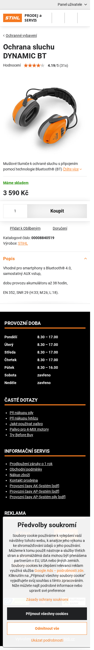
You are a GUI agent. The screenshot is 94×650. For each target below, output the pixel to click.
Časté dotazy (21, 400)
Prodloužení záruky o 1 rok (31, 464)
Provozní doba (22, 323)
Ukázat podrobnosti (47, 640)
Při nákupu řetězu (24, 418)
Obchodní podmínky (26, 469)
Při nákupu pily (21, 413)
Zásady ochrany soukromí (47, 599)
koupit (57, 211)
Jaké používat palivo (26, 424)
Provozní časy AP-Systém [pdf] (34, 491)
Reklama (15, 513)
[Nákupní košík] (71, 18)
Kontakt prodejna (24, 480)
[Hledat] (58, 18)
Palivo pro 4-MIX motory (29, 429)
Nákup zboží (20, 475)
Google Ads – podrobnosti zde (58, 570)
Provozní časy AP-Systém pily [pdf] (38, 497)
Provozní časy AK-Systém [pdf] (34, 486)
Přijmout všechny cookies (47, 614)
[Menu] (84, 18)
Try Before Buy (21, 435)
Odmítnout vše (47, 628)
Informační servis (27, 451)
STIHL (23, 243)
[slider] (34, 65)
